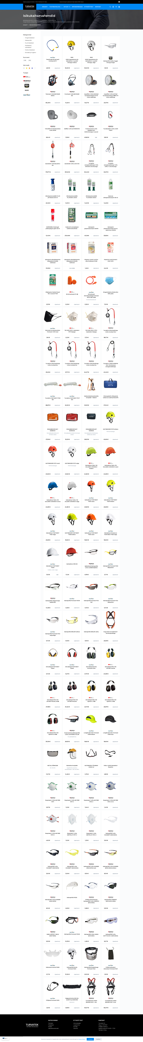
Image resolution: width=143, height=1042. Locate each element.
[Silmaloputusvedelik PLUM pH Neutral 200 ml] (52, 184)
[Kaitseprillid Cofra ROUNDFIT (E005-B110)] (52, 852)
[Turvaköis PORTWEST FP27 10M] (72, 384)
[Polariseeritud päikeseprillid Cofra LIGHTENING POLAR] (72, 719)
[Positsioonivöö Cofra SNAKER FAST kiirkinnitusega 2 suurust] (91, 115)
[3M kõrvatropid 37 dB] (72, 280)
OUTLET (67, 6)
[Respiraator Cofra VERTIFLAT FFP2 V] (91, 819)
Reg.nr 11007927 (103, 1025)
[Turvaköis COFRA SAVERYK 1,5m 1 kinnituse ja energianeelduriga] (110, 349)
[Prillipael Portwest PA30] (52, 986)
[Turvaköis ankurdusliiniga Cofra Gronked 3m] (72, 349)
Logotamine (76, 1025)
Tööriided (50, 1023)
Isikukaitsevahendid (53, 1028)
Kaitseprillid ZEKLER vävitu (91, 631)
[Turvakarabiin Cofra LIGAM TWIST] (110, 115)
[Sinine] (32, 68)
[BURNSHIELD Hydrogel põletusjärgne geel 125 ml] (52, 215)
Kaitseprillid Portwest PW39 (72, 600)
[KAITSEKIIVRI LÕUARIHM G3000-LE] (91, 753)
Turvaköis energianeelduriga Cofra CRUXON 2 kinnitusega (91, 165)
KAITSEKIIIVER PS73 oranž (53, 463)
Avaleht (45, 6)
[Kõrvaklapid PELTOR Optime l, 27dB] (91, 686)
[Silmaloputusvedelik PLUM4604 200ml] (72, 184)
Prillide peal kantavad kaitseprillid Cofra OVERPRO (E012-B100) (91, 901)
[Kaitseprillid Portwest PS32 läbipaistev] (110, 552)
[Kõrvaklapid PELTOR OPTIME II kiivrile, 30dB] (52, 686)
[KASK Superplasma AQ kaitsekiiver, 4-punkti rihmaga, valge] (91, 45)
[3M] (72, 292)
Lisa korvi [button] (57, 68)
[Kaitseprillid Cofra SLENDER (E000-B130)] (52, 885)
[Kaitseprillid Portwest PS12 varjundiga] (52, 620)
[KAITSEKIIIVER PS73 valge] (72, 451)
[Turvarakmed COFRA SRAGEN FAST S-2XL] (110, 986)
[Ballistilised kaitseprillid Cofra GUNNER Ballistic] (91, 552)
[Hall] (24, 68)
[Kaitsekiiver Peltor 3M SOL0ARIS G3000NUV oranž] (110, 451)
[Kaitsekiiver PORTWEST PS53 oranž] (91, 486)
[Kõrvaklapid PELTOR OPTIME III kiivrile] (72, 686)
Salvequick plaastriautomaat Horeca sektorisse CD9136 (111, 228)
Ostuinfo (75, 1028)
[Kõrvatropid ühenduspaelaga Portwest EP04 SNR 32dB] (91, 280)
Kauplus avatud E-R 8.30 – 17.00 (107, 1028)
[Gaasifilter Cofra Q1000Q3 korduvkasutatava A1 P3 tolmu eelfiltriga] (91, 80)
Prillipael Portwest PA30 (52, 1000)
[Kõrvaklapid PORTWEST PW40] (52, 653)
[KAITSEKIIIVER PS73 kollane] (110, 417)
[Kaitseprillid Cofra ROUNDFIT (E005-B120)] (72, 852)
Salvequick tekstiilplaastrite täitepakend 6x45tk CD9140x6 (52, 261)
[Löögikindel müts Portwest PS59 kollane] (91, 719)
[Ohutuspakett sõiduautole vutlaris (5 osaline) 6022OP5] (110, 384)
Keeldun (98, 1039)
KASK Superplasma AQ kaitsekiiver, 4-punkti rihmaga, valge (91, 61)
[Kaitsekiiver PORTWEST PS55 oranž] (91, 519)
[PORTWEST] (52, 57)
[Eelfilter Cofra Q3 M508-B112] (72, 115)
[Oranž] (29, 68)
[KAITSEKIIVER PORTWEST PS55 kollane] (72, 519)
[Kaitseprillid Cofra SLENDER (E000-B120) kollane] (110, 852)
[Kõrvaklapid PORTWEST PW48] (72, 653)
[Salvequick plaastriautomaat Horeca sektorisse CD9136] (110, 215)
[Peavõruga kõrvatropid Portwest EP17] (52, 45)
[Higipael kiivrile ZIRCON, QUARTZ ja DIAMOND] (72, 986)
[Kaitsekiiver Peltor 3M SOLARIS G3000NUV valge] (72, 486)
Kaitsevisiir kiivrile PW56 (52, 967)
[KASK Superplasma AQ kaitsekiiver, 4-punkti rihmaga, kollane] (72, 45)
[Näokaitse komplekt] (72, 753)
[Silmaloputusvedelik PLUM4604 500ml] (91, 184)
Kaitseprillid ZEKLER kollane (72, 631)
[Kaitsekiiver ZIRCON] (72, 552)
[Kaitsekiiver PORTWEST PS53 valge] (52, 519)
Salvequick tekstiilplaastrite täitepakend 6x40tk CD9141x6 (72, 261)
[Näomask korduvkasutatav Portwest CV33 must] (52, 316)
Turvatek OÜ (102, 1023)
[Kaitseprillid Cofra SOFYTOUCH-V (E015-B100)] (110, 920)
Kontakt (98, 6)
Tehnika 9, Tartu (103, 1030)
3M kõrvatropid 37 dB (72, 294)
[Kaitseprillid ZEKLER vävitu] (91, 620)
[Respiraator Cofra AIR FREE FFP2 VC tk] (110, 786)
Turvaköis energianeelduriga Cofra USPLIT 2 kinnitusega (110, 165)
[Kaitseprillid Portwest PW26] (72, 920)
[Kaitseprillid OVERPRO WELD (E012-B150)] (110, 885)
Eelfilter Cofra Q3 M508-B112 (72, 128)
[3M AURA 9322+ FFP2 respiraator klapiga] (91, 316)
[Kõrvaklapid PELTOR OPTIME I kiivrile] (110, 653)
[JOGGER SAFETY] (110, 58)
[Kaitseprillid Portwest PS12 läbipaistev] (110, 587)
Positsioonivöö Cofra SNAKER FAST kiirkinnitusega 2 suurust (91, 130)
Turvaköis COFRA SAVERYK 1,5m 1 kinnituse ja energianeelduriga (110, 365)
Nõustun (90, 1039)
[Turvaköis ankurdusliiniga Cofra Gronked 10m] (110, 316)
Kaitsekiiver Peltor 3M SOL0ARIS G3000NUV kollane (91, 467)
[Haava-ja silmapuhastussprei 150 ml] (110, 184)
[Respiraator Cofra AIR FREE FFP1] (52, 786)
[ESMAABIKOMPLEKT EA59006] (91, 417)
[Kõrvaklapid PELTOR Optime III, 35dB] (52, 719)
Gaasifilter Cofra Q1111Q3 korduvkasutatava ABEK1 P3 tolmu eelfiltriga (110, 95)
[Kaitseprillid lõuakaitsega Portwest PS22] (91, 953)
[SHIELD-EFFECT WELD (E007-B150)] (52, 920)
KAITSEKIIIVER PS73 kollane (110, 429)
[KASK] (72, 57)
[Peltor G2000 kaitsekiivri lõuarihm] (110, 753)
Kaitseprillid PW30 (72, 897)
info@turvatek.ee (103, 1026)
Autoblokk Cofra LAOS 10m (72, 163)
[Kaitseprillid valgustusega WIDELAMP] (52, 587)
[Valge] (35, 68)
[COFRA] (52, 92)
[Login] (113, 7)
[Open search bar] (110, 6)
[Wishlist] (116, 7)
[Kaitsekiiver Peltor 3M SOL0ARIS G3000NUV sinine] (52, 486)
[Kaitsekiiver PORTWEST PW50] (52, 552)
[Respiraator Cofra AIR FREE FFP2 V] (91, 786)
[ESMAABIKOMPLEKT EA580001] (52, 417)
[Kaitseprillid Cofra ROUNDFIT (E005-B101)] (110, 819)
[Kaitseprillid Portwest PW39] (72, 587)
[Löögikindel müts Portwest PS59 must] (110, 719)
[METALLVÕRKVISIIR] (52, 753)
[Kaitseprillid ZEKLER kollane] (72, 620)
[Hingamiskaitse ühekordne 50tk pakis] (110, 280)
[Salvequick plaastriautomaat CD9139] (91, 215)
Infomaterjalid (77, 6)
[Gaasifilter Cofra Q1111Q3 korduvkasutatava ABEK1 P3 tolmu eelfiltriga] (110, 80)
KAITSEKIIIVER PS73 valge (72, 463)
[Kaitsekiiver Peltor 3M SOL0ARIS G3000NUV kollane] (91, 451)
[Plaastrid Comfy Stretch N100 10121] (110, 247)
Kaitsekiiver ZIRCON (72, 564)
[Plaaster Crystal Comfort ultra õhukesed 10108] (91, 247)
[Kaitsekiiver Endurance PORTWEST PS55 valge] (110, 519)
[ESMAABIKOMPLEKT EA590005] (72, 417)
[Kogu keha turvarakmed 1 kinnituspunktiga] (110, 620)
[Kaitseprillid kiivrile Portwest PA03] (72, 953)
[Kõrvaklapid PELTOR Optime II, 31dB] (110, 686)
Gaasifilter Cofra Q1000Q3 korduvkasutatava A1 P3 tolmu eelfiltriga (91, 95)
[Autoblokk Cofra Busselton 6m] (52, 149)
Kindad (50, 1026)
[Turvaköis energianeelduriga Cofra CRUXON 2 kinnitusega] (91, 149)
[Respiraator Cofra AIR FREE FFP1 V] (72, 786)
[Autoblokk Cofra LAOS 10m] (72, 149)
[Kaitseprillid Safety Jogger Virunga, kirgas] (110, 45)
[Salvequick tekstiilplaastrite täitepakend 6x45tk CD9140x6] (52, 247)
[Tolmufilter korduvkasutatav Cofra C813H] (52, 115)
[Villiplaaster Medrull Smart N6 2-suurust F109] (52, 280)
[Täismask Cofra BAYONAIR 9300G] (52, 80)
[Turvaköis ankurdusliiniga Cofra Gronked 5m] (52, 349)
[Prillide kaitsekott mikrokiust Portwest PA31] (110, 953)
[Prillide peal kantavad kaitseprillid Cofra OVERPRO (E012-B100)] (91, 885)
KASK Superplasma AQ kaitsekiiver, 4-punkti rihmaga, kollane (72, 61)
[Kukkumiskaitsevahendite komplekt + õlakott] (91, 384)
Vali (96, 137)
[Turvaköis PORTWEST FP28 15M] (52, 384)
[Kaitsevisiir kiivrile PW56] (52, 953)
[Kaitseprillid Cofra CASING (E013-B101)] (91, 920)
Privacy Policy (82, 1039)
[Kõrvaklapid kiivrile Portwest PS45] (91, 653)
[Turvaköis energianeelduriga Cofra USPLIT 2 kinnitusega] (110, 149)
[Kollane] (26, 68)
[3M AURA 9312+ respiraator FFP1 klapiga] (72, 316)
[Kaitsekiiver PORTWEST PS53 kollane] (110, 486)
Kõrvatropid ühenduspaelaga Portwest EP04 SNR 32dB (91, 296)
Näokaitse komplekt (72, 765)
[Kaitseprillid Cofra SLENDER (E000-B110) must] (91, 852)
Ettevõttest (88, 6)
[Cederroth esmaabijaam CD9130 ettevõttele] (72, 215)
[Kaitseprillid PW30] (72, 885)
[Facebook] (119, 2)
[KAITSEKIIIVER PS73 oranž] (52, 451)
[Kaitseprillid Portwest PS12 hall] (91, 587)
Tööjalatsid (51, 1025)
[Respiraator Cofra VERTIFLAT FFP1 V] (72, 819)
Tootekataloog (54, 6)
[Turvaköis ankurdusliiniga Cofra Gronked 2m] (91, 349)
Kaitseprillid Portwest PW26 (72, 934)
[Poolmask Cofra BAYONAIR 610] (72, 80)
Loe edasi (72, 268)
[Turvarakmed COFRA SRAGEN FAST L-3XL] (91, 986)
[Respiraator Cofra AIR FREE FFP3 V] (52, 819)
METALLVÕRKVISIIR (52, 765)
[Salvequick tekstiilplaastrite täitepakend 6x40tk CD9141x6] (72, 247)
